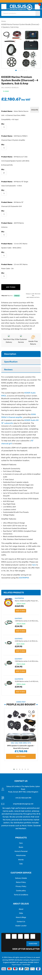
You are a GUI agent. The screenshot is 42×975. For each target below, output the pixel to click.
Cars (21, 843)
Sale (21, 864)
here (34, 565)
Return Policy (21, 882)
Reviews (8, 369)
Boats (21, 847)
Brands (21, 860)
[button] (16, 70)
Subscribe (33, 944)
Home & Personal (21, 851)
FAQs (21, 913)
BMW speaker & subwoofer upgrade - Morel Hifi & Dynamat (21, 745)
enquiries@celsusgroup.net (23, 804)
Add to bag (20, 611)
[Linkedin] (20, 936)
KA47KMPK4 (24, 578)
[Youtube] (26, 936)
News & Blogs (21, 917)
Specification (11, 361)
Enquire (34, 110)
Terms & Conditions (21, 895)
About (21, 909)
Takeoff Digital (26, 964)
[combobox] (18, 13)
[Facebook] (8, 936)
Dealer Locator (20, 926)
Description (10, 354)
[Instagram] (32, 936)
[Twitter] (14, 936)
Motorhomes (21, 855)
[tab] (21, 354)
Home (3, 21)
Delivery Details (21, 878)
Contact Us (21, 921)
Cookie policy (21, 890)
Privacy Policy (21, 886)
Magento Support (16, 964)
